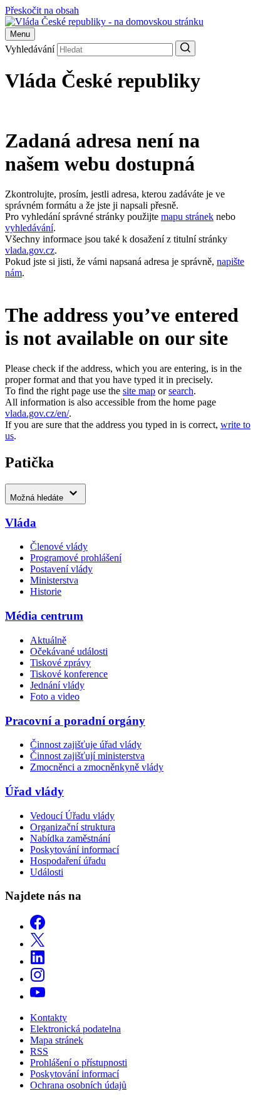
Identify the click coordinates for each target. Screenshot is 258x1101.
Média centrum (44, 615)
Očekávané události (69, 651)
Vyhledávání (29, 49)
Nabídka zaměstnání (70, 838)
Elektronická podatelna (75, 1029)
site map (139, 391)
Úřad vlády (34, 791)
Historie (45, 591)
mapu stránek (187, 216)
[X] (37, 944)
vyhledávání (29, 227)
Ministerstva (54, 580)
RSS (39, 1051)
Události (46, 872)
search (181, 391)
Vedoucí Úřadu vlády (72, 815)
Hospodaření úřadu (68, 860)
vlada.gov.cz (29, 250)
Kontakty (48, 1017)
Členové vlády (59, 546)
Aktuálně (48, 640)
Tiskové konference (69, 674)
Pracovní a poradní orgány (75, 720)
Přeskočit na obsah (42, 10)
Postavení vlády (61, 569)
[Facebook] (37, 926)
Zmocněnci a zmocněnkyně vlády (96, 767)
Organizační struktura (72, 827)
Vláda (20, 522)
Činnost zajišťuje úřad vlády (86, 744)
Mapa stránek (56, 1040)
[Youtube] (37, 996)
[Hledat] (185, 48)
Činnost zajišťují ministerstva (87, 755)
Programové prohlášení (75, 557)
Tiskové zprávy (60, 662)
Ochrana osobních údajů (78, 1085)
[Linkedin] (37, 961)
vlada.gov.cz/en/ (37, 413)
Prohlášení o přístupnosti (78, 1062)
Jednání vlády (57, 685)
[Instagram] (37, 979)
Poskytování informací (74, 849)
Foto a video (55, 696)
